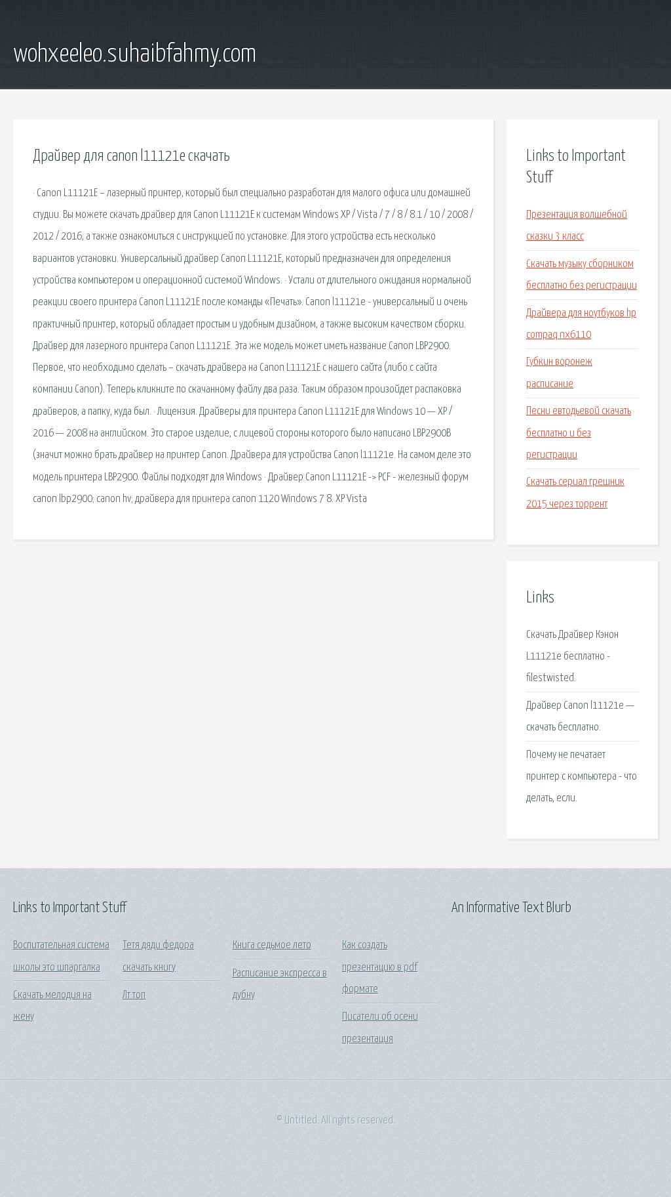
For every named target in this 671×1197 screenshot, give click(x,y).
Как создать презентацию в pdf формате (379, 967)
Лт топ (134, 995)
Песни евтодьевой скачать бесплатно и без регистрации (578, 433)
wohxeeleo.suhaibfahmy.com (134, 54)
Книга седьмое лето (272, 945)
